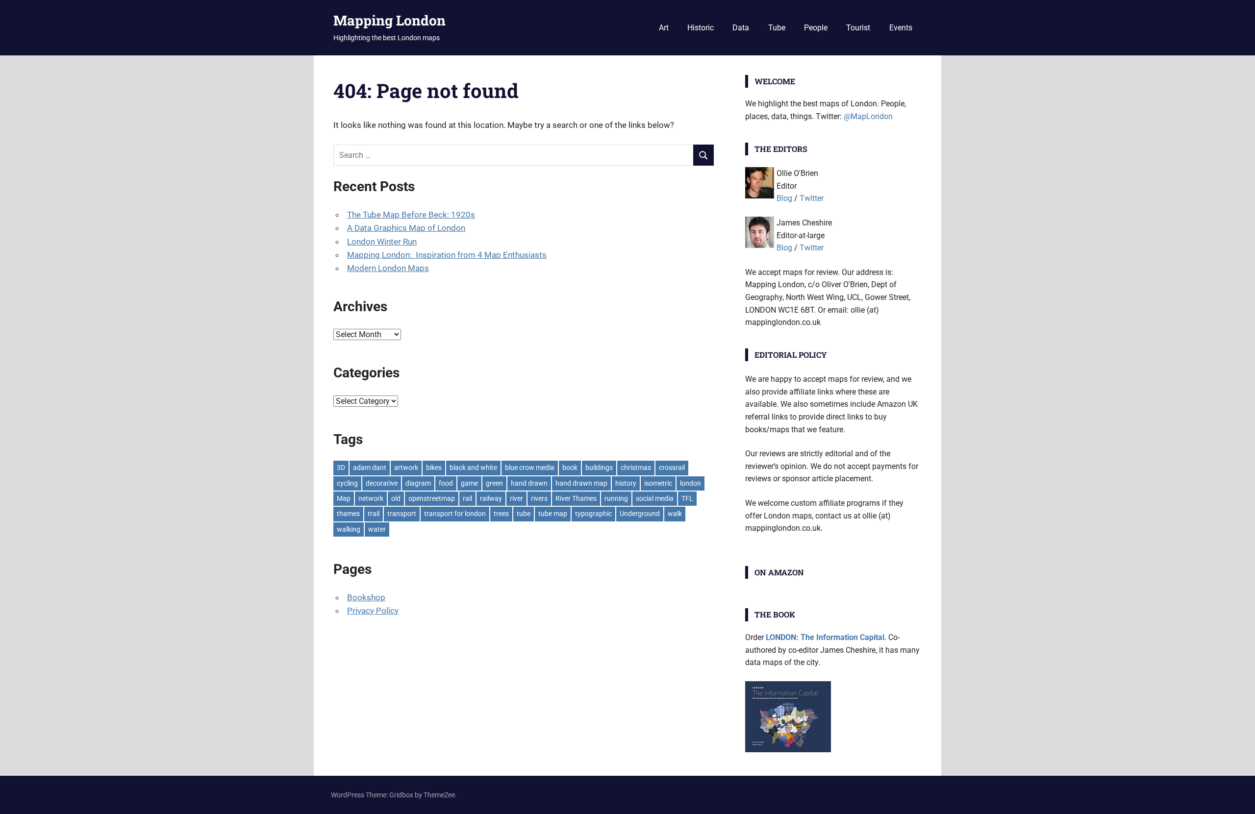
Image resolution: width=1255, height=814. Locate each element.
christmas (636, 467)
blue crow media (529, 467)
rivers (539, 498)
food (446, 483)
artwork (406, 467)
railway (491, 498)
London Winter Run (382, 242)
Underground (640, 514)
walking (348, 529)
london (690, 483)
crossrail (672, 467)
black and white (473, 467)
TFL (687, 498)
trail (373, 514)
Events (900, 27)
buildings (599, 467)
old (396, 498)
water (377, 529)
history (625, 483)
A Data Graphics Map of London (406, 228)
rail (467, 498)
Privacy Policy (373, 611)
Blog (784, 198)
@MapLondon (868, 116)
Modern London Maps (388, 268)
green (494, 483)
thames (348, 514)
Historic (700, 27)
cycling (347, 483)
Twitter (812, 198)
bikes (434, 467)
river (516, 498)
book (569, 467)
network (370, 498)
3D (341, 467)
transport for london (455, 514)
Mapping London (389, 20)
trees (501, 514)
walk (675, 514)
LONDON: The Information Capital (825, 637)
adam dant (369, 467)
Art (664, 27)
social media (655, 498)
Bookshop (366, 597)
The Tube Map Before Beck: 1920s (411, 215)
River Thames (576, 498)
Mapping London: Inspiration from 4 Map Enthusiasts (447, 255)
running (616, 498)
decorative (382, 483)
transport (401, 514)
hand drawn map (581, 483)
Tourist (858, 27)
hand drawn (529, 483)
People (816, 27)
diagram (418, 483)
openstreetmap (431, 498)
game (469, 483)
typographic (593, 514)
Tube (776, 27)
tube (523, 514)
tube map (552, 514)
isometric (658, 483)
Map (344, 498)
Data (740, 27)
